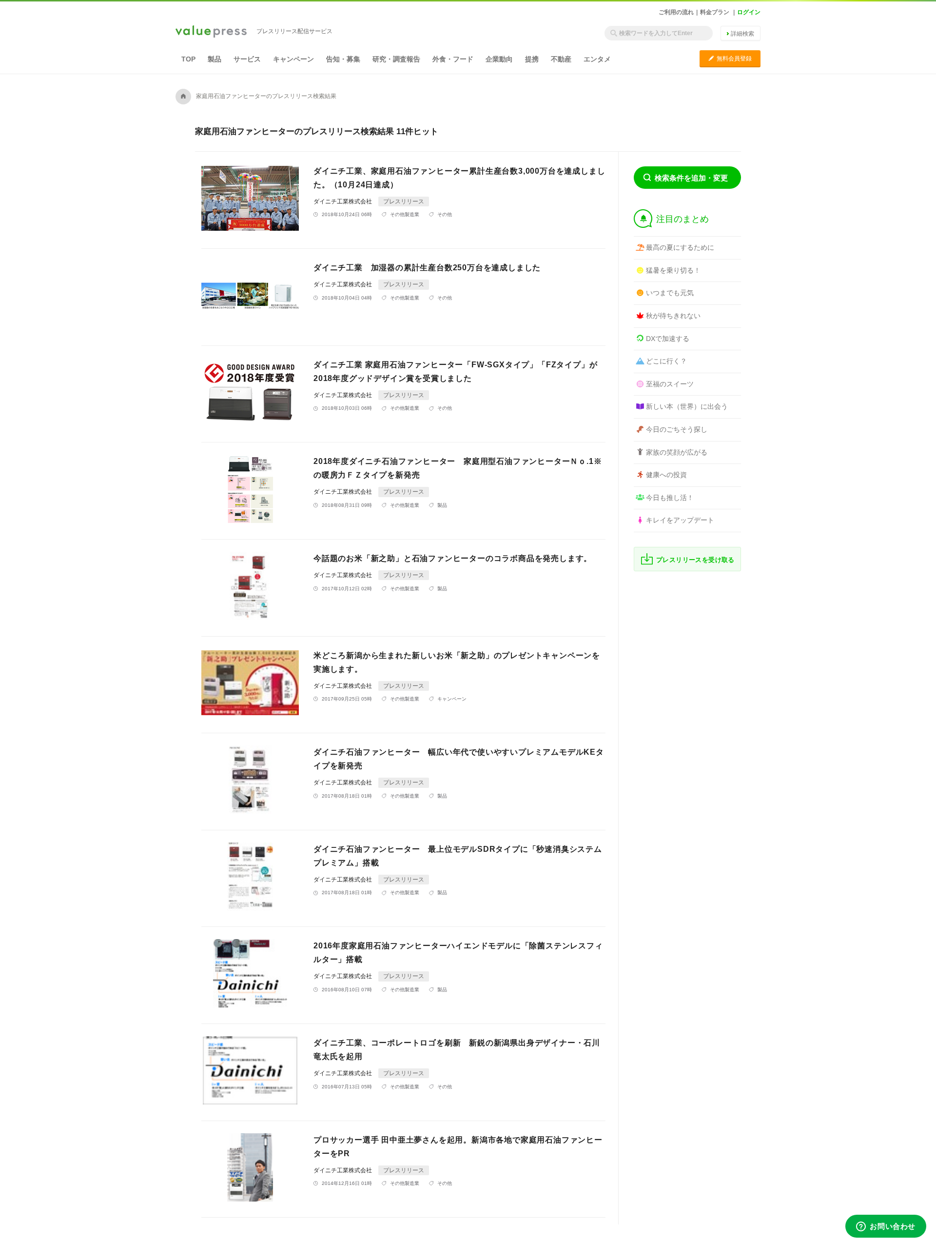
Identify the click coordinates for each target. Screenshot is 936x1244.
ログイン (748, 12)
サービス (247, 59)
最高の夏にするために (680, 247)
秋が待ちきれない (673, 316)
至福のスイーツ (670, 384)
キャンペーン (293, 59)
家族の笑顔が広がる (676, 452)
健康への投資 (666, 475)
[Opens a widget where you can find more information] (885, 1227)
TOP (188, 59)
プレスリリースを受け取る (695, 559)
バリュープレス (211, 32)
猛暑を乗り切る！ (673, 270)
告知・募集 (343, 59)
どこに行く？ (666, 361)
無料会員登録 (730, 58)
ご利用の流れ (676, 12)
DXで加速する (667, 338)
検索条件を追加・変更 (691, 178)
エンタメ (597, 59)
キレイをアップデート (680, 520)
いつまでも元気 (670, 293)
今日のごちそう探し (676, 429)
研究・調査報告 (396, 59)
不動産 (561, 59)
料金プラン (714, 12)
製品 (214, 59)
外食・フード (452, 59)
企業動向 (499, 59)
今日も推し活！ (670, 498)
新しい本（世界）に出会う (687, 406)
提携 (532, 59)
